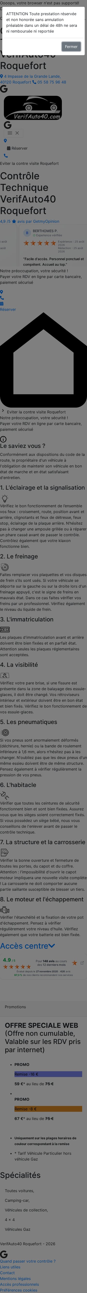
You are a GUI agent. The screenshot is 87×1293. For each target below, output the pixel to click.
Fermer (71, 46)
